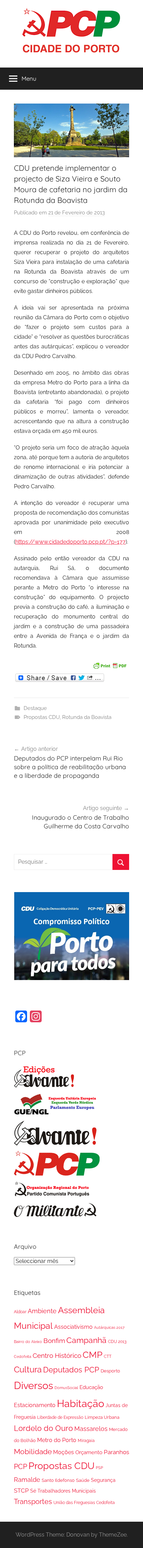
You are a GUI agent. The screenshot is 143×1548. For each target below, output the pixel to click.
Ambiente (42, 1311)
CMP (92, 1355)
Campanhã (86, 1340)
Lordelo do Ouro (43, 1428)
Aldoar (20, 1311)
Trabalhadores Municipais (66, 1491)
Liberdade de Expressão (60, 1417)
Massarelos (91, 1428)
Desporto (110, 1370)
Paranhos (116, 1452)
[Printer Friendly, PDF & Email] (109, 665)
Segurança (103, 1480)
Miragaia (86, 1440)
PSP (99, 1467)
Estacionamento (35, 1405)
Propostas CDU (42, 717)
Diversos (33, 1385)
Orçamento (88, 1452)
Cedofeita (22, 1356)
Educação (91, 1387)
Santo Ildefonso (58, 1480)
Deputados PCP (71, 1369)
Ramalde (27, 1479)
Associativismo (73, 1327)
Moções (63, 1452)
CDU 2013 (117, 1341)
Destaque (35, 708)
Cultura (28, 1369)
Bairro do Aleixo (28, 1341)
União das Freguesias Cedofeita (84, 1502)
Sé (33, 1491)
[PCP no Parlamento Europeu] (55, 1113)
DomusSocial (66, 1387)
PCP (20, 1466)
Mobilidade (33, 1451)
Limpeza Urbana (102, 1417)
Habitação (80, 1403)
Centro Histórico (57, 1355)
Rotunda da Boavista (86, 717)
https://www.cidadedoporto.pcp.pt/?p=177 (70, 542)
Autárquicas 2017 (109, 1327)
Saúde (83, 1480)
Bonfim (54, 1340)
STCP (21, 1490)
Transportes (33, 1501)
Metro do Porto (56, 1440)
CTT (107, 1356)
